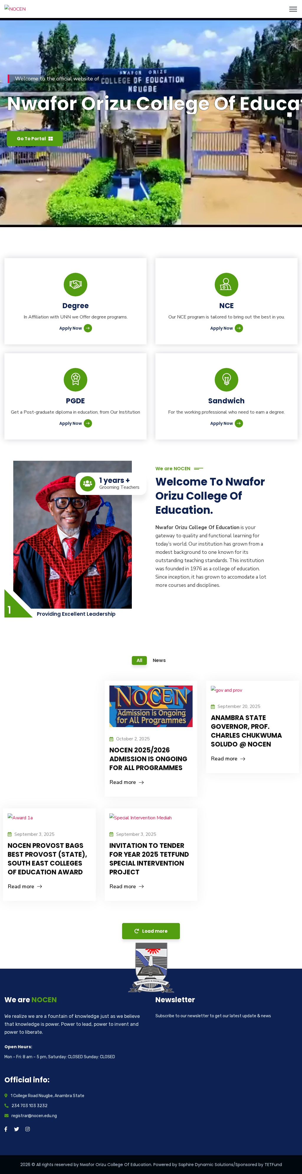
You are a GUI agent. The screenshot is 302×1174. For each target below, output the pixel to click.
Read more (122, 782)
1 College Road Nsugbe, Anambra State (47, 1095)
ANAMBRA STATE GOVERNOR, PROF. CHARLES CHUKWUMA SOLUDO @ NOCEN (246, 731)
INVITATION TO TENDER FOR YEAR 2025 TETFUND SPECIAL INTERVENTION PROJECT (149, 859)
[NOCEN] (15, 9)
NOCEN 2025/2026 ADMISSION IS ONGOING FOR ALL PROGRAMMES (148, 759)
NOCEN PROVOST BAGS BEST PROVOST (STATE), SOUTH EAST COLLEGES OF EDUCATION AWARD (47, 859)
